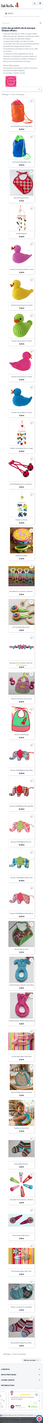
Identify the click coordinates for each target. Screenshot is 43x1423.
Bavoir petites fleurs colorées (21, 1092)
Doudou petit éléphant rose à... (21, 842)
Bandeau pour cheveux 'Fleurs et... (21, 663)
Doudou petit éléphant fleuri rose (21, 913)
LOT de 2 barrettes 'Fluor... (21, 627)
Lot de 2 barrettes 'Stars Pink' (21, 1056)
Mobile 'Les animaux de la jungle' (21, 448)
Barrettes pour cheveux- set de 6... (21, 591)
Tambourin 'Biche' (21, 556)
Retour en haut (31, 1360)
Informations (7, 1385)
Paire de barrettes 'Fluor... (21, 1235)
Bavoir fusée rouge (21, 734)
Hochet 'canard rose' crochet (21, 377)
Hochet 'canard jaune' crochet (21, 305)
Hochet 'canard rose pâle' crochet (21, 269)
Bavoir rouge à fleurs (21, 198)
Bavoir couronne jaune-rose (21, 699)
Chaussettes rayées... (21, 1164)
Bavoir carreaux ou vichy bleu (21, 1307)
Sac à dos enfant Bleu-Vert (21, 162)
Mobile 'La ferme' (22, 520)
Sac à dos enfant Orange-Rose (21, 126)
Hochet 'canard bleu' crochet (21, 412)
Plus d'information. (26, 1422)
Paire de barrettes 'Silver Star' (21, 1271)
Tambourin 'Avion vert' (21, 1128)
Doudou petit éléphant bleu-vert (21, 878)
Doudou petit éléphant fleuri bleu (21, 770)
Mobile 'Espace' (21, 234)
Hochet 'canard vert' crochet (21, 341)
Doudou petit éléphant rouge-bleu (21, 806)
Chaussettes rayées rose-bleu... (21, 1343)
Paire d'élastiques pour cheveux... (21, 484)
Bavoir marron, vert (21, 949)
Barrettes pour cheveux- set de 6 (21, 1200)
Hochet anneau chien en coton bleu (21, 985)
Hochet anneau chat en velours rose (21, 1021)
